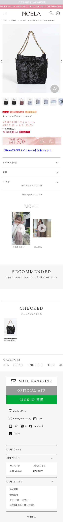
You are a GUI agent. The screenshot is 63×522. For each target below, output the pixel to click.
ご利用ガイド (39, 466)
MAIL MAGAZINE (35, 381)
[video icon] (21, 228)
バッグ (23, 20)
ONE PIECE (35, 365)
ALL (6, 365)
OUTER (18, 365)
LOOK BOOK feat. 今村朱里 (31, 2)
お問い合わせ (16, 471)
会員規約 (14, 495)
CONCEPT (14, 449)
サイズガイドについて (32, 185)
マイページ (15, 466)
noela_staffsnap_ (22, 418)
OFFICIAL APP (31, 390)
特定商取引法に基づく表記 (22, 505)
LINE (15, 426)
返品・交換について (31, 194)
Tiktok (16, 434)
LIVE (40, 418)
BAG (13, 20)
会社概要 (14, 489)
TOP (5, 20)
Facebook (38, 426)
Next (61, 61)
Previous (1, 61)
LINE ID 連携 (31, 399)
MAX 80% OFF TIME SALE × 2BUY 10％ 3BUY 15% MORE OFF (31, 6)
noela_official (20, 411)
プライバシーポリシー (20, 500)
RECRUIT (38, 471)
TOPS (51, 365)
